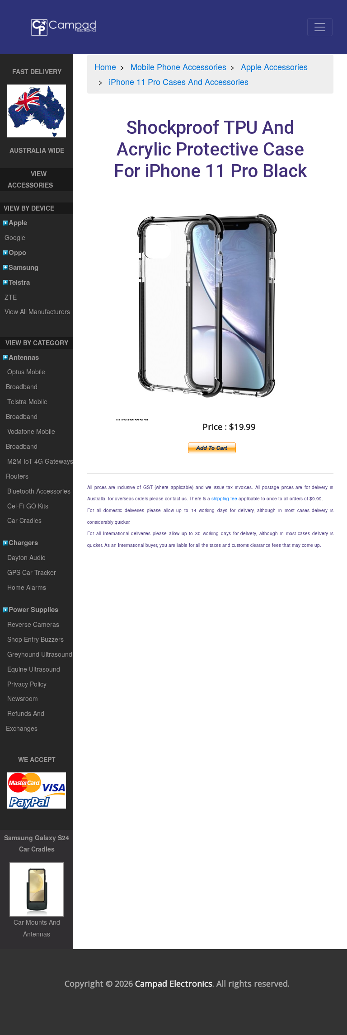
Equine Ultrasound (33, 668)
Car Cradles (24, 520)
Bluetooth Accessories (38, 490)
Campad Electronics (173, 983)
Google (15, 237)
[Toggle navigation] (320, 27)
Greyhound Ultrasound (39, 654)
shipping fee (224, 498)
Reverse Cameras (33, 624)
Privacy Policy (27, 683)
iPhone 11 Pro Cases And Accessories (179, 81)
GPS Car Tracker (31, 572)
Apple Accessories (274, 66)
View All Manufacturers (37, 311)
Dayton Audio (26, 557)
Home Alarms (26, 587)
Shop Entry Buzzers (35, 639)
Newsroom (22, 698)
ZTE (10, 296)
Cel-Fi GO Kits (27, 505)
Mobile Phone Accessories (178, 66)
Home (105, 66)
